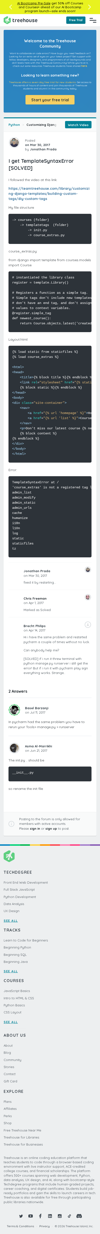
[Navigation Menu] (93, 20)
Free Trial (76, 20)
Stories (9, 1067)
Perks (8, 1116)
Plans (7, 1102)
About (8, 1045)
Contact (10, 1074)
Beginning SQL (15, 955)
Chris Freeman (35, 598)
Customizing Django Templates (51, 125)
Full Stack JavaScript (19, 889)
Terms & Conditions (20, 1226)
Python (14, 125)
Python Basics (14, 1005)
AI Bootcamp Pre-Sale (33, 3)
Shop (8, 1123)
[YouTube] (30, 1216)
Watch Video (78, 125)
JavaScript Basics (17, 991)
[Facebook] (40, 1216)
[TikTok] (69, 1216)
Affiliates (10, 1109)
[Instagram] (59, 1216)
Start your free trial (50, 99)
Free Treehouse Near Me (22, 1130)
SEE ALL (11, 921)
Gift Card (10, 1081)
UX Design (11, 911)
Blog (7, 1052)
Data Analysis (14, 904)
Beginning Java (16, 962)
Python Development (20, 897)
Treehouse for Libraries (21, 1137)
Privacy (44, 1226)
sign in (35, 828)
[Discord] (79, 1216)
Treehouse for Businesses (23, 1144)
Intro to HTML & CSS (19, 998)
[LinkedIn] (50, 1216)
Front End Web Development (26, 882)
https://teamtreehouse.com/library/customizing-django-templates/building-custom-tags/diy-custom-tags (49, 193)
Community (12, 1060)
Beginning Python (17, 947)
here (84, 66)
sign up (51, 828)
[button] (10, 7)
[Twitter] (20, 1216)
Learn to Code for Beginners (26, 940)
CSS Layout (12, 1012)
